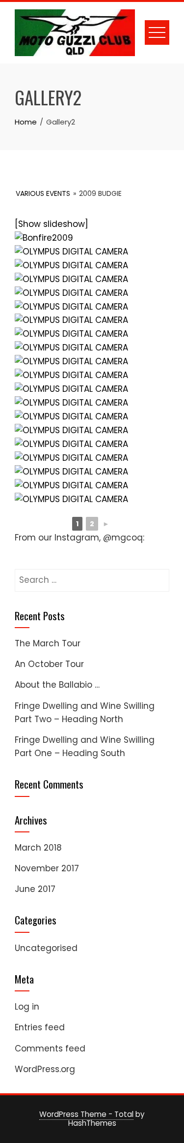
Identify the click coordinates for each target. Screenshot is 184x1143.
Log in (27, 1007)
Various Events (43, 193)
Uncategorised (46, 948)
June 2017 (35, 889)
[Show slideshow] (51, 224)
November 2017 (47, 868)
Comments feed (50, 1048)
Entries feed (40, 1027)
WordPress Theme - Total (86, 1114)
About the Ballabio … (57, 685)
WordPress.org (45, 1069)
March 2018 (38, 848)
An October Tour (49, 664)
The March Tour (47, 643)
